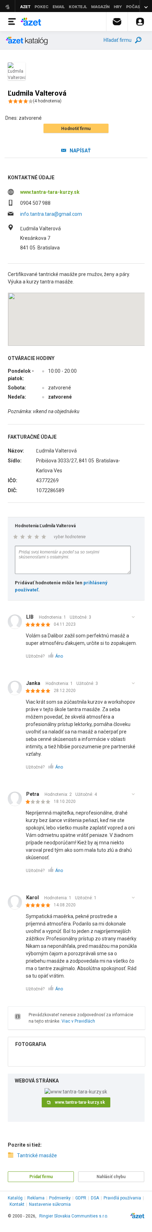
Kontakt (17, 1204)
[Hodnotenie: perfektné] (39, 625)
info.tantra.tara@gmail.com (51, 214)
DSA (95, 1198)
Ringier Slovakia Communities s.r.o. (73, 1216)
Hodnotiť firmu (75, 128)
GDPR (80, 1198)
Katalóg (15, 1198)
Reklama (36, 1198)
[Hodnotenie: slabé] (39, 802)
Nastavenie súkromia (50, 1204)
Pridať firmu (41, 1176)
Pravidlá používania (122, 1198)
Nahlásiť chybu (111, 1176)
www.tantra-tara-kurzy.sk (50, 192)
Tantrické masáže (37, 1155)
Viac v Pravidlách (78, 1021)
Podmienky (60, 1198)
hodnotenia (47, 101)
